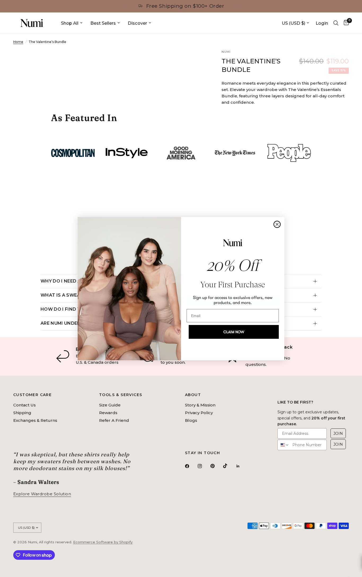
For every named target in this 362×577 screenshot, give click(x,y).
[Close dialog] (277, 224)
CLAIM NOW (233, 332)
